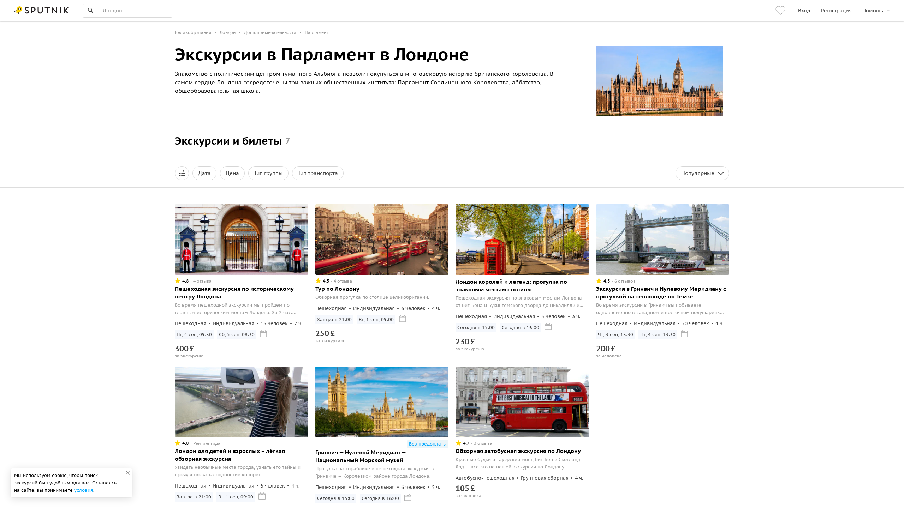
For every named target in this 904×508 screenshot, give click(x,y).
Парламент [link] (316, 32)
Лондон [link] (228, 32)
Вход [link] (804, 10)
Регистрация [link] (836, 10)
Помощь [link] (872, 10)
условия (83, 490)
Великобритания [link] (193, 32)
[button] (182, 173)
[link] (781, 11)
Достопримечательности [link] (270, 32)
